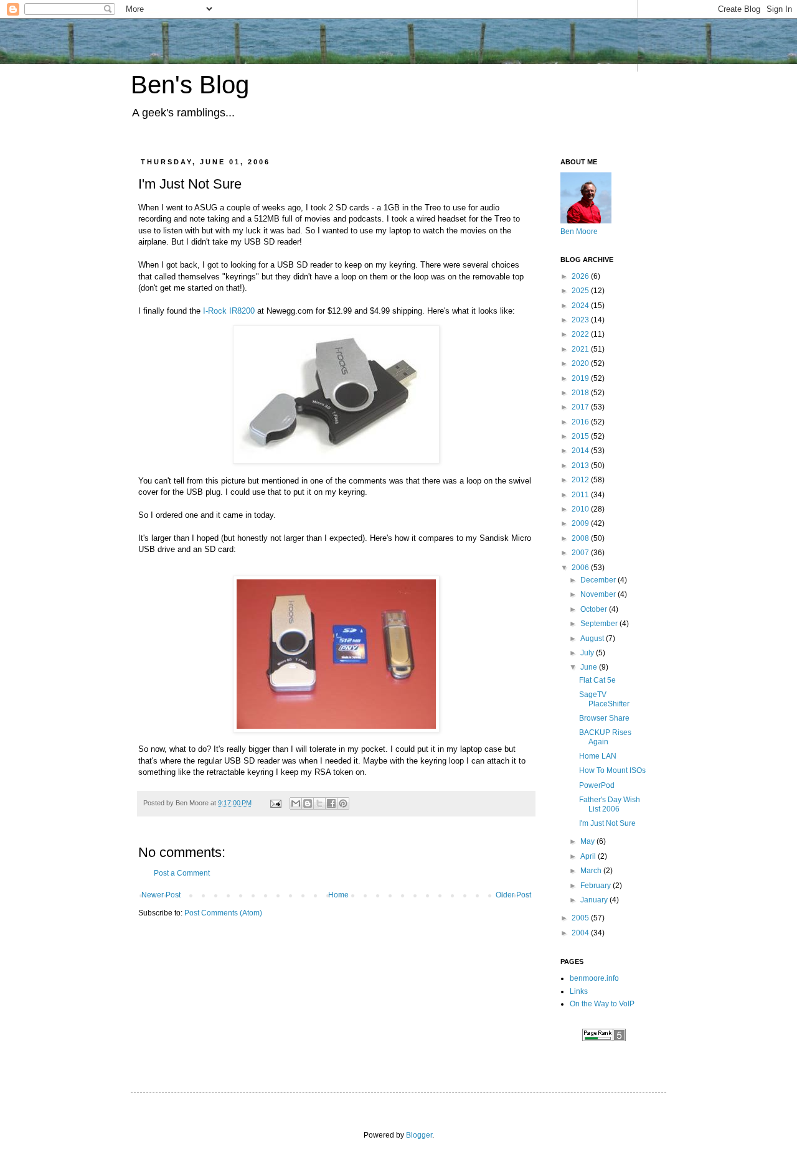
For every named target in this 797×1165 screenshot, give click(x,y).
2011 (581, 494)
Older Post (513, 895)
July (588, 652)
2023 (581, 320)
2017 (581, 407)
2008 (581, 538)
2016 (581, 422)
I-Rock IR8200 (229, 311)
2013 (581, 465)
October (594, 609)
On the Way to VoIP (602, 1003)
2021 (581, 349)
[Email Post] (275, 803)
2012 (581, 479)
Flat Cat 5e (597, 680)
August (593, 638)
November (599, 594)
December (599, 580)
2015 (581, 436)
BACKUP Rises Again (605, 737)
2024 (581, 305)
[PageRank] (604, 1038)
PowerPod (597, 785)
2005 (581, 918)
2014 (581, 450)
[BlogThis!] (307, 803)
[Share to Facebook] (331, 803)
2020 (581, 363)
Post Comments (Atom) (223, 913)
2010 (581, 509)
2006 (581, 567)
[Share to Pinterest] (343, 803)
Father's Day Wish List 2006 (609, 804)
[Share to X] (319, 803)
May (588, 841)
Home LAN (597, 756)
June (589, 667)
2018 (581, 392)
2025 (581, 290)
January (595, 900)
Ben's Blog (190, 84)
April (589, 856)
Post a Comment (182, 873)
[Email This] (296, 803)
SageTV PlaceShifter (604, 699)
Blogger (419, 1135)
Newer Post (161, 895)
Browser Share (604, 718)
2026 (581, 276)
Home (338, 895)
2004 (581, 933)
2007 (581, 552)
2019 (581, 378)
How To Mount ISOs (612, 770)
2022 (581, 334)
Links (579, 991)
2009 (581, 523)
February (596, 885)
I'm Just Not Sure (607, 823)
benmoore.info (594, 978)
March (591, 870)
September (600, 623)
